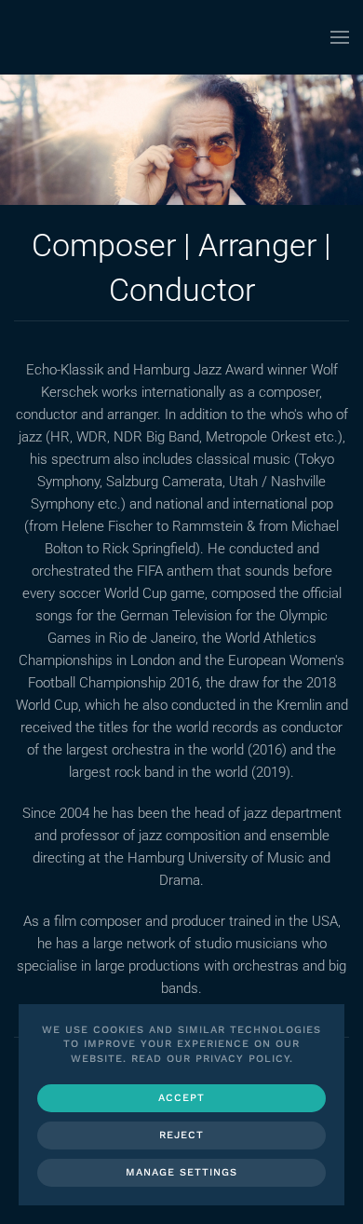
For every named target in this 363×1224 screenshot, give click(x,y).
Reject (181, 1135)
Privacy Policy (242, 1059)
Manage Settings (181, 1172)
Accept (181, 1098)
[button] (339, 37)
